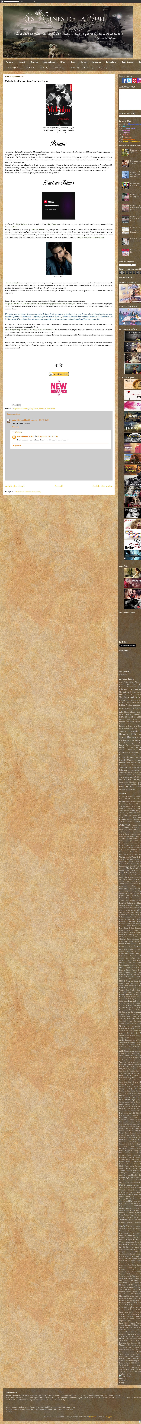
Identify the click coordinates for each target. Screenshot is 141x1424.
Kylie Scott (135, 1091)
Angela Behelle (125, 838)
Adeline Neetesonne (129, 804)
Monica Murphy (125, 1208)
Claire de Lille (123, 910)
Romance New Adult (47, 409)
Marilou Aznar (124, 1166)
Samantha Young (131, 1276)
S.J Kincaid (136, 1272)
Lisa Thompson (128, 1124)
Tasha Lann (128, 1339)
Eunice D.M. (131, 960)
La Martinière (130, 750)
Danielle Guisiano (127, 921)
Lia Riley (136, 1113)
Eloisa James (129, 937)
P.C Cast (138, 1231)
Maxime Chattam (130, 1182)
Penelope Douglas (125, 1240)
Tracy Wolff (136, 1352)
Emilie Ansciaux (133, 939)
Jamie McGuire (133, 1019)
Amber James (125, 822)
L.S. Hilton (127, 1093)
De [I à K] (44, 68)
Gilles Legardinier (132, 988)
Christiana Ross (124, 900)
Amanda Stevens (133, 819)
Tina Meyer (135, 1347)
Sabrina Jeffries (125, 1274)
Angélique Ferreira (132, 841)
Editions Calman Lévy (127, 702)
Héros (62, 62)
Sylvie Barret (133, 1327)
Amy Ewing (124, 827)
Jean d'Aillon (135, 1026)
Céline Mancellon (126, 917)
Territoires (129, 775)
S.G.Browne (127, 1272)
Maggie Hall (129, 1151)
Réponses (18, 432)
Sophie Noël (134, 1310)
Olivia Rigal (131, 1228)
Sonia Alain (132, 1303)
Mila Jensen (132, 1201)
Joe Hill (121, 1044)
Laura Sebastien (124, 1097)
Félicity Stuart (129, 977)
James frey (122, 1019)
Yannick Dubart (124, 1367)
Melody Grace (128, 1192)
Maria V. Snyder (134, 1157)
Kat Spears (129, 1069)
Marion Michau (125, 1168)
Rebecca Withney (124, 1256)
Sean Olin (130, 1294)
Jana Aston (123, 1021)
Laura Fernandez (135, 1095)
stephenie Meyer (125, 1374)
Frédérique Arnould (125, 974)
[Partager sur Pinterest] (19, 405)
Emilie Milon (134, 941)
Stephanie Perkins (125, 1314)
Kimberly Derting (124, 1086)
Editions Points (132, 719)
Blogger (109, 1417)
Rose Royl (128, 1267)
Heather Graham (125, 994)
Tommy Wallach (129, 1350)
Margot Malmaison (133, 1155)
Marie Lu (129, 1162)
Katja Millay (123, 1077)
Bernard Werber (134, 866)
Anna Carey (130, 843)
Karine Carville (124, 1067)
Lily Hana (123, 1117)
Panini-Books (136, 765)
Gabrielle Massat (131, 979)
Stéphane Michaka (126, 1316)
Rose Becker (132, 1265)
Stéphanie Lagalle (125, 1321)
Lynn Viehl (136, 1139)
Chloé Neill (124, 898)
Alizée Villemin (134, 813)
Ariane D (128, 852)
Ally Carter (123, 815)
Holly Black (127, 999)
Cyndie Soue (134, 912)
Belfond (121, 684)
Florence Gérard (124, 970)
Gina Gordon (130, 990)
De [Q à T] (88, 68)
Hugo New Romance (20, 409)
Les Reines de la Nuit (25, 436)
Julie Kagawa (123, 1058)
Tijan (120, 1347)
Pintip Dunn (129, 1244)
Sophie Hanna (123, 1307)
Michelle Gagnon (132, 1199)
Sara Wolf (122, 1283)
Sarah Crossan (130, 1283)
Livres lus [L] (58, 68)
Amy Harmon (134, 827)
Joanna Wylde (134, 1042)
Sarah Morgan (134, 1287)
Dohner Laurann (135, 928)
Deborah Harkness (125, 924)
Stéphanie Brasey (134, 1318)
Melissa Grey (123, 1190)
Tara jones (132, 1336)
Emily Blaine (124, 943)
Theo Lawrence (132, 1343)
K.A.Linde (128, 1062)
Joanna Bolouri (124, 1042)
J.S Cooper (123, 1012)
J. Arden (137, 1008)
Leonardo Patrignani (131, 1111)
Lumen (130, 757)
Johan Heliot (130, 1044)
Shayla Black (128, 1298)
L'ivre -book (130, 747)
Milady (122, 760)
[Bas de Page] (140, 1422)
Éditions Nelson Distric (130, 782)
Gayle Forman (124, 983)
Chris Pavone (135, 898)
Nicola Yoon (133, 1219)
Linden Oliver (123, 1120)
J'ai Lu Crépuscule (131, 743)
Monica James (128, 1206)
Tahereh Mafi (129, 1332)
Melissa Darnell (129, 1187)
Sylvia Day (123, 1327)
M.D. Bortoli (123, 1146)
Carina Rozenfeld (133, 879)
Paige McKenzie (125, 1233)
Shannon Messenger (126, 1296)
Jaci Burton (132, 1012)
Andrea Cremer (124, 834)
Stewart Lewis (135, 1314)
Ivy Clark (129, 1008)
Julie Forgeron (129, 1055)
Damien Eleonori (124, 919)
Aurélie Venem (131, 857)
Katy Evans (33, 409)
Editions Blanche (131, 700)
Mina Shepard (128, 1203)
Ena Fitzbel (129, 954)
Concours (34, 62)
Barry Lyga (129, 859)
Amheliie (124, 824)
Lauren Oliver (130, 1102)
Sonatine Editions (132, 772)
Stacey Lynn (123, 1312)
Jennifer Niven (124, 1035)
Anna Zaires (135, 845)
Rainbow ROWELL (132, 1252)
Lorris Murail (128, 1128)
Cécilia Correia (124, 915)
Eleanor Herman (130, 932)
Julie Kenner (133, 1058)
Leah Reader (131, 1108)
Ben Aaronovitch (133, 864)
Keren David (123, 1082)
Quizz (72, 62)
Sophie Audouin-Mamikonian (129, 1305)
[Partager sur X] (16, 405)
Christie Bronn (135, 900)
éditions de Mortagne (127, 789)
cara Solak (133, 1372)
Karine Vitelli (134, 1067)
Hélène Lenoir (123, 1001)
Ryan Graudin (130, 1269)
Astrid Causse (128, 854)
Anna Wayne (124, 845)
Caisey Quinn (124, 877)
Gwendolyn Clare (125, 992)
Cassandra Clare (127, 886)
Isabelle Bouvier (131, 1005)
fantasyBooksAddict (20, 420)
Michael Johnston (125, 1197)
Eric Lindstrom (129, 956)
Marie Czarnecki (134, 1159)
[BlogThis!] (14, 405)
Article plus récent (14, 486)
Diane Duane (123, 928)
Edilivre (131, 694)
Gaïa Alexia (134, 983)
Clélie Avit (131, 910)
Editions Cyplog (125, 705)
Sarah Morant (124, 1287)
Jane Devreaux (135, 1021)
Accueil (21, 62)
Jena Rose (129, 1030)
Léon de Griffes (129, 1144)
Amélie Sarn (128, 832)
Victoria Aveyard (132, 1358)
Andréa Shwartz (134, 836)
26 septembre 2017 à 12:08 (47, 436)
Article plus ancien (103, 486)
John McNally (129, 1046)
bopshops (92, 1417)
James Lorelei (131, 1016)
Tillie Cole (127, 1347)
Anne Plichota (124, 847)
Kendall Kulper (128, 1080)
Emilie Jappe (123, 941)
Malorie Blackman (125, 1153)
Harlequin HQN (127, 734)
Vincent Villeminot (126, 1361)
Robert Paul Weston (129, 1261)
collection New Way (132, 780)
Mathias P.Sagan (135, 1177)
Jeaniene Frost (133, 1028)
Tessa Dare (123, 1341)
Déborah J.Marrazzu (125, 930)
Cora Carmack (124, 912)
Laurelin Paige (129, 1100)
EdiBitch (122, 694)
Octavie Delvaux (135, 1226)
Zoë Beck (127, 1372)
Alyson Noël (124, 817)
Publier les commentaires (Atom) (28, 492)
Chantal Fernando (125, 893)
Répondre (15, 427)
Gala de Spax (132, 981)
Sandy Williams (124, 1280)
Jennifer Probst (135, 1036)
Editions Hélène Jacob (126, 708)
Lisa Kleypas (132, 1122)
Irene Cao (125, 1003)
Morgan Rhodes (129, 1210)
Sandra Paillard (133, 1278)
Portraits (9, 62)
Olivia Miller (123, 1228)
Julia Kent (138, 1051)
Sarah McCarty (131, 1285)
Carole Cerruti (124, 881)
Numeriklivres (124, 765)
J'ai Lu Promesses (133, 745)
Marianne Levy (123, 1159)
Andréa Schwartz (124, 836)
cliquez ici (123, 675)
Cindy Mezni (134, 908)
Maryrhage (124, 1177)
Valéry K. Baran (131, 1354)
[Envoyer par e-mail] (12, 405)
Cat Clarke (133, 889)
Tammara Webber (134, 1334)
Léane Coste (123, 1142)
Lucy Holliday (130, 1135)
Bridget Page (124, 873)
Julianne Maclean (124, 1053)
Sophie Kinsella (124, 1310)
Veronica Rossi (129, 1356)
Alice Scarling (123, 813)
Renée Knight (123, 1258)
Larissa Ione (124, 1095)
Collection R (125, 692)
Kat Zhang (136, 1069)
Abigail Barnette (131, 801)
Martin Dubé (132, 1173)
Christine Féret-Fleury (126, 905)
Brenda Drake (124, 870)
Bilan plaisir (111, 62)
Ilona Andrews (133, 1001)
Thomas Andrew (125, 1345)
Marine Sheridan (135, 1166)
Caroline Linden (129, 884)
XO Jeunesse (124, 777)
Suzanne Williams (132, 1325)
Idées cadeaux (49, 62)
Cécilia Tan (134, 915)
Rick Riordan (132, 1258)
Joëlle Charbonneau (126, 1051)
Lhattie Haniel (128, 1113)
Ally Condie (133, 815)
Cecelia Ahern (130, 891)
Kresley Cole (131, 1089)
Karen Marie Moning (126, 1064)
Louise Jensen (129, 1131)
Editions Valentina (126, 721)
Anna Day (138, 843)
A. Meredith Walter (125, 796)
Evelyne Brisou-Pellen (134, 962)
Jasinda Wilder (124, 1023)
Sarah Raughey (125, 1289)
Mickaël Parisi (123, 1201)
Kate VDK (127, 1073)
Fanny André (124, 965)
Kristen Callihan (124, 1091)
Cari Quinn (123, 879)
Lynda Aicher (128, 1139)
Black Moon (131, 684)
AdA (121, 682)
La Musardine (131, 752)
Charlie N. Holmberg (132, 896)
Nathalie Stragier (133, 1217)
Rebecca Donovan (134, 1254)
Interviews (96, 62)
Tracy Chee (127, 1352)
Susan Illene (123, 1323)
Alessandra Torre (128, 806)
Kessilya (121, 1084)
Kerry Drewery (133, 1082)
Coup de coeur (128, 62)
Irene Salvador (133, 1003)
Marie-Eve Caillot (132, 1164)
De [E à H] (30, 68)
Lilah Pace (127, 1115)
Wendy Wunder (135, 1365)
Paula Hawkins (130, 1237)
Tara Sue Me (123, 1336)
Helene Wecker (131, 996)
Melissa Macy (132, 1190)
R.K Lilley (130, 1247)
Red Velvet (131, 770)
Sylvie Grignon (129, 1330)
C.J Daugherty (130, 875)
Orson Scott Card (126, 1231)
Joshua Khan (130, 1049)
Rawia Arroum (123, 1254)
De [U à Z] (102, 68)
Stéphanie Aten (124, 1318)
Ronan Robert (123, 1265)
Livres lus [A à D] (13, 68)
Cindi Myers (126, 908)
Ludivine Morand (131, 1137)
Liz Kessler (126, 1126)
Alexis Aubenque (124, 810)
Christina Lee (131, 903)
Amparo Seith (136, 825)
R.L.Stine (138, 1247)
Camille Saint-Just (135, 877)
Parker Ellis (122, 1235)
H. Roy (135, 992)
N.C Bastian (128, 1213)
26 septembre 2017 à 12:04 (38, 420)
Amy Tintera (127, 830)
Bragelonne (131, 687)
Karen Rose (137, 1064)
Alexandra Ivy (130, 808)
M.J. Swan (131, 1146)
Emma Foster (129, 947)
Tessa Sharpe (131, 1341)
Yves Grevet (130, 1369)
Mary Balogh (127, 1175)
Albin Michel (128, 682)
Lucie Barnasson (130, 1133)
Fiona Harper (133, 965)
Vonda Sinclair (124, 1365)
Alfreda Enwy (135, 811)
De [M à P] (74, 68)
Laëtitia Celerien (124, 1106)
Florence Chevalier (132, 968)
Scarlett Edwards (131, 1291)
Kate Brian (122, 1071)
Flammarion (129, 728)
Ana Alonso (136, 832)
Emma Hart (123, 949)
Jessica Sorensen (125, 1040)
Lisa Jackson (123, 1122)
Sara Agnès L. (135, 1280)
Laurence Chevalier (131, 1104)
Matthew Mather (128, 1180)
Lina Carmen (133, 1117)
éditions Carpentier (125, 784)
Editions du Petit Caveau (127, 724)
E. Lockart (135, 930)
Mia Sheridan (133, 1194)
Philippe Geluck (129, 1242)
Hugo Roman (127, 737)
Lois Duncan (134, 1126)
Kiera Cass (129, 1084)
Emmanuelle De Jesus (133, 951)
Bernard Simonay (124, 866)
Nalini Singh (129, 1215)
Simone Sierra (129, 1300)
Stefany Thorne (134, 1312)
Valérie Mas (122, 1354)
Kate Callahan (131, 1071)
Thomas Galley (136, 1345)
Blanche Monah (132, 868)
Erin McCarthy (131, 958)
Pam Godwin (136, 1233)
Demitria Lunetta (131, 926)
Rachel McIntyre (124, 1249)
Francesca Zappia (130, 972)
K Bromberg (130, 1060)
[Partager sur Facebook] (18, 405)
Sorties (83, 62)
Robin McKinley (124, 1263)
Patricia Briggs (132, 1235)
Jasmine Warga (134, 1023)
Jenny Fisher (124, 1038)
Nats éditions (131, 762)
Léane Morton (132, 1142)
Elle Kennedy (129, 935)
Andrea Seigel (134, 834)
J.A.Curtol (131, 1010)
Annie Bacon (124, 850)
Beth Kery (122, 868)
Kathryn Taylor (132, 1075)
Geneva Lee (123, 985)
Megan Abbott (130, 1185)
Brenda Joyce (134, 870)
